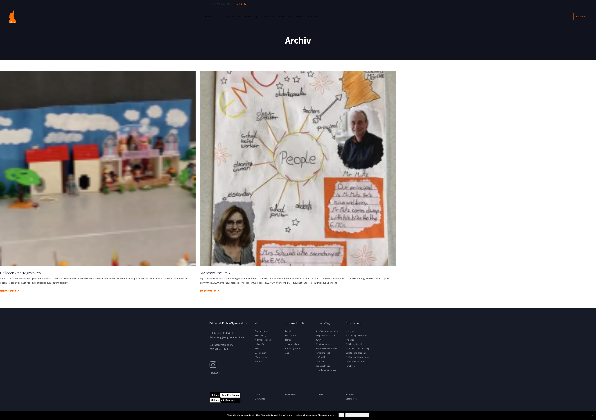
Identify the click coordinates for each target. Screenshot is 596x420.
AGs (287, 352)
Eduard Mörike (261, 331)
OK (341, 415)
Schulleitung (260, 335)
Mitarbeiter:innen (263, 339)
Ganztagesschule (324, 344)
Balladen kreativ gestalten (20, 272)
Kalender (350, 331)
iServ (257, 394)
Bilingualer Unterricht (325, 335)
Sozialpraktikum (323, 365)
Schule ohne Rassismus (357, 352)
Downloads (260, 398)
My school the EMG (215, 272)
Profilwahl (320, 357)
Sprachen (320, 361)
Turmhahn (350, 365)
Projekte (350, 339)
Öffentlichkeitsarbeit (355, 361)
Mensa (288, 339)
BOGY (318, 339)
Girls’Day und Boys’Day (326, 348)
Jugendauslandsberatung (358, 348)
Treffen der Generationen (357, 357)
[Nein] (592, 415)
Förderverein (261, 357)
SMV (257, 348)
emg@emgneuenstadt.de (230, 337)
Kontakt (319, 394)
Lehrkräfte (259, 344)
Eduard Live (290, 394)
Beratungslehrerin (293, 348)
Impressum (351, 394)
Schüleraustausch (354, 344)
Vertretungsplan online (356, 335)
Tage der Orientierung (326, 370)
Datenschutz (351, 398)
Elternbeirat (260, 352)
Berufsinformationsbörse (327, 331)
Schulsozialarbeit (293, 344)
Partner (258, 361)
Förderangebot (323, 352)
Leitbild (288, 331)
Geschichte (290, 335)
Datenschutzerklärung (357, 415)
